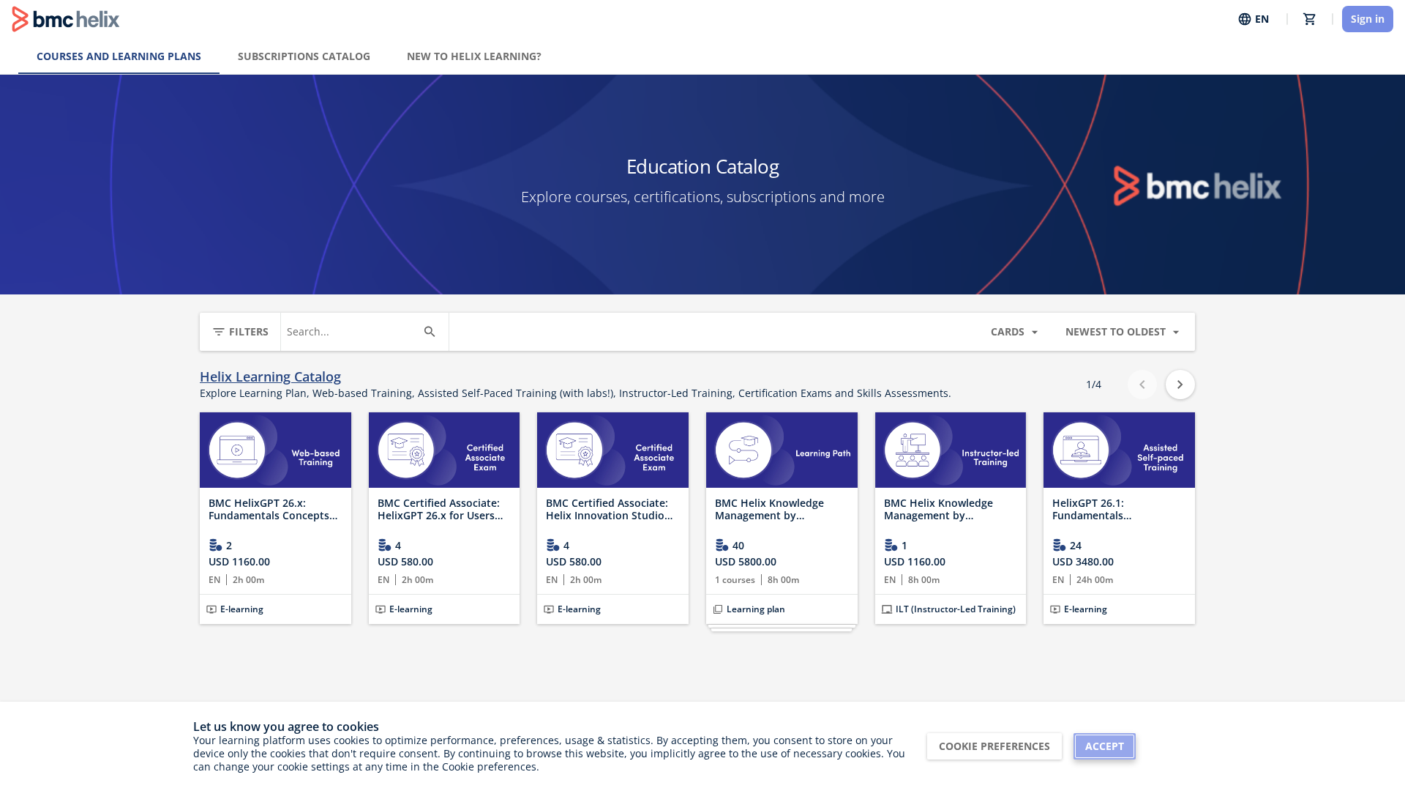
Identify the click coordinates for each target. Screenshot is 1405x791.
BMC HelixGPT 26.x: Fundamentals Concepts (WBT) (269, 509)
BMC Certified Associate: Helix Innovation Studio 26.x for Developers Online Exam (612, 509)
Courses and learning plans (119, 56)
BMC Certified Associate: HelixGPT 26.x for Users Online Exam (439, 509)
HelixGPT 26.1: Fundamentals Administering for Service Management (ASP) (1115, 509)
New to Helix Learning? (474, 56)
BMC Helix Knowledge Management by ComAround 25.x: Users (773, 509)
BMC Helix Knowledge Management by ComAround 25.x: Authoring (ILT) (938, 509)
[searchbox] (351, 332)
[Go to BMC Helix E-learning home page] (66, 19)
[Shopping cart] (1310, 19)
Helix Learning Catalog (270, 376)
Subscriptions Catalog (304, 56)
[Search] (429, 332)
